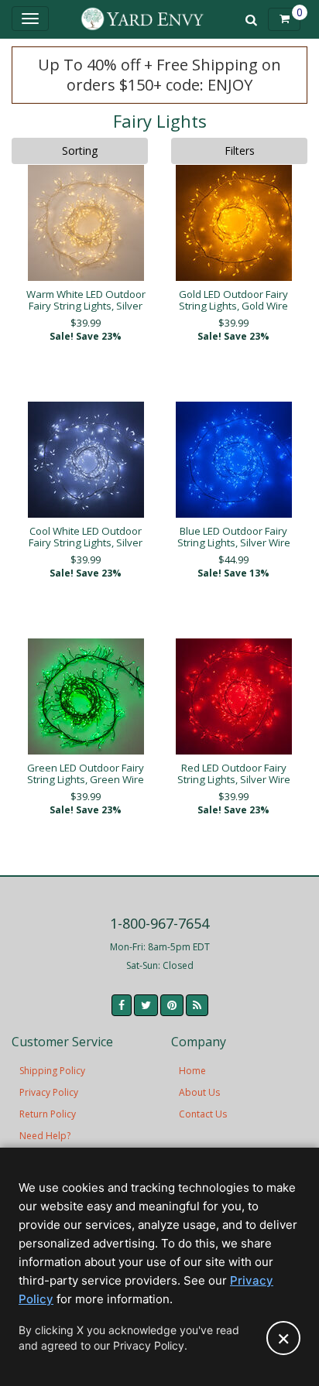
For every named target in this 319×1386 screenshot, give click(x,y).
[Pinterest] (172, 1005)
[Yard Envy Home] (142, 19)
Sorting (80, 150)
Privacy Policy (48, 1092)
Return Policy (47, 1114)
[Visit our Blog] (197, 1005)
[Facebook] (121, 1005)
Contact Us (203, 1114)
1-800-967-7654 (159, 923)
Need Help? (44, 1135)
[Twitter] (146, 1005)
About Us (199, 1092)
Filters (240, 150)
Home (192, 1070)
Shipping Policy (52, 1070)
